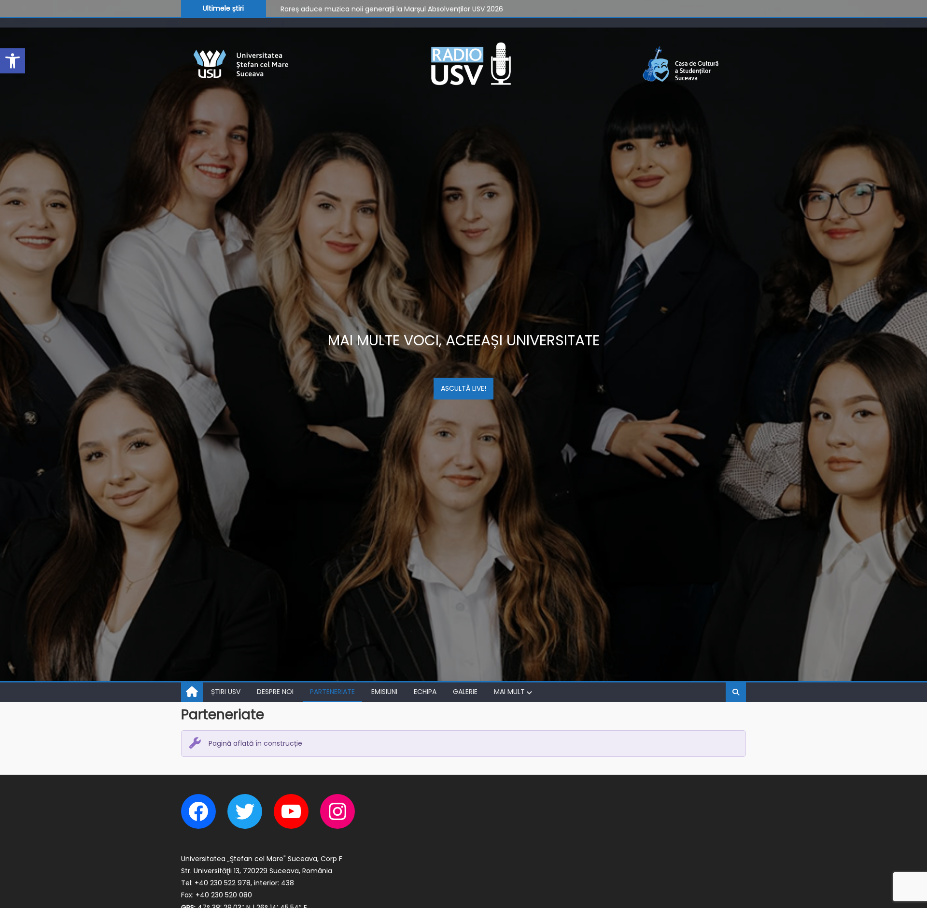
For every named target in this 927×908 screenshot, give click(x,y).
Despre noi (275, 691)
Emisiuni (384, 691)
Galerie (465, 691)
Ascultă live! (463, 388)
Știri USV (225, 691)
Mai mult (509, 691)
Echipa (425, 691)
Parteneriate (332, 691)
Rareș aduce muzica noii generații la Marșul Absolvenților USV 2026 (392, 8)
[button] (12, 60)
